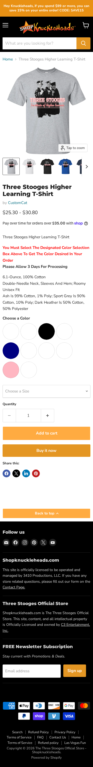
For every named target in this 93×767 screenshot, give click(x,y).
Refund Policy (38, 732)
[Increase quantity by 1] (47, 415)
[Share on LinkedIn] (26, 473)
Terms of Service (19, 737)
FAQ (40, 737)
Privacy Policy (65, 732)
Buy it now (46, 450)
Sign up (74, 671)
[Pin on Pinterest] (36, 473)
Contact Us (57, 737)
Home (8, 59)
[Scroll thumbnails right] (86, 166)
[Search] (83, 43)
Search (17, 732)
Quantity (9, 404)
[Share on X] (16, 473)
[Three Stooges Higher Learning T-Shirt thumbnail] (11, 166)
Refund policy (48, 743)
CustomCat (17, 202)
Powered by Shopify (46, 757)
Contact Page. (14, 587)
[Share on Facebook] (6, 473)
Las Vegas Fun (75, 743)
